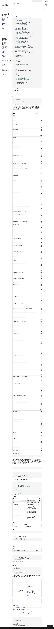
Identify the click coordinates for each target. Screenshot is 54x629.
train (15, 13)
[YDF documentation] (2, 1)
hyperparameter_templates (19, 12)
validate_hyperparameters (19, 14)
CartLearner (15, 6)
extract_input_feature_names (19, 11)
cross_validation (17, 10)
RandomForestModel (18, 559)
